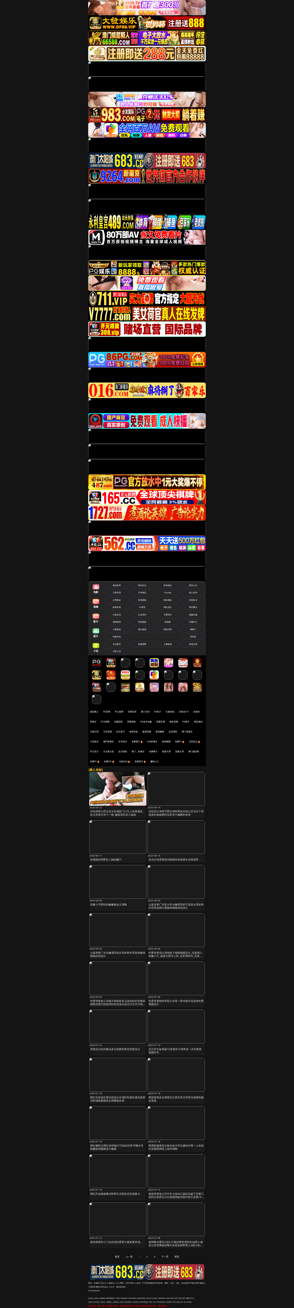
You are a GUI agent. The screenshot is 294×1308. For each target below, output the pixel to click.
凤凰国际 (131, 721)
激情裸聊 (166, 741)
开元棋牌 (119, 711)
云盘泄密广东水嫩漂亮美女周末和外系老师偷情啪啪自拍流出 (117, 954)
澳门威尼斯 (193, 751)
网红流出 (168, 607)
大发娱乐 (94, 741)
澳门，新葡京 (138, 751)
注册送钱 (170, 711)
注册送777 (184, 711)
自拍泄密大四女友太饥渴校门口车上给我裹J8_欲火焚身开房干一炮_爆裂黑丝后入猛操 (117, 813)
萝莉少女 (193, 585)
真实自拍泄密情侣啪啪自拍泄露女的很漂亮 (173, 859)
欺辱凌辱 (117, 607)
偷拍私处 (133, 731)
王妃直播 (107, 731)
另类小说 (117, 651)
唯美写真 (168, 629)
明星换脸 (142, 621)
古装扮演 (117, 614)
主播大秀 (94, 731)
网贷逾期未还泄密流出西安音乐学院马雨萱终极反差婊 (176, 1099)
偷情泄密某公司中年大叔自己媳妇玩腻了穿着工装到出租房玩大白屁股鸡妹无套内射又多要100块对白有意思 (176, 1197)
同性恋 (193, 636)
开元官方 (94, 751)
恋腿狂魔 (193, 614)
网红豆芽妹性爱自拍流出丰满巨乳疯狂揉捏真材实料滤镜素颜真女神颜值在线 (117, 1099)
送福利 (196, 711)
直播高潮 (160, 721)
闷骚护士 (193, 621)
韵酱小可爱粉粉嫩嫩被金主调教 (108, 904)
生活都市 (117, 644)
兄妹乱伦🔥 (124, 761)
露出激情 (142, 629)
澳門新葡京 (108, 741)
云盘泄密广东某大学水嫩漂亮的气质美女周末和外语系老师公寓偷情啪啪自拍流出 (176, 906)
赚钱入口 (154, 761)
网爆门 (193, 629)
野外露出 (193, 607)
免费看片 (153, 751)
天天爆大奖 (108, 751)
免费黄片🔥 (140, 761)
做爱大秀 (166, 751)
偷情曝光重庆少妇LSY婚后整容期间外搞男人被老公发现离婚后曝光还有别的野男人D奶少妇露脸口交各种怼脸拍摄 (176, 1245)
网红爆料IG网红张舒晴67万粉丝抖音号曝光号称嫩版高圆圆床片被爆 (116, 1147)
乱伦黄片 (120, 731)
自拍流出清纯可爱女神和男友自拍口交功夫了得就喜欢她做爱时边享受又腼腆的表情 (176, 813)
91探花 (142, 607)
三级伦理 (117, 592)
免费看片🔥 (137, 741)
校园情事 (142, 644)
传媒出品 (117, 636)
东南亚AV (193, 600)
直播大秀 (179, 751)
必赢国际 (118, 721)
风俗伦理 (193, 644)
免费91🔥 (95, 761)
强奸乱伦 (142, 585)
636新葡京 (152, 741)
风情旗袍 (117, 621)
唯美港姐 (168, 600)
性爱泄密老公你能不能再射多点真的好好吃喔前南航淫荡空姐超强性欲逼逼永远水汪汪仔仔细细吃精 (117, 1004)
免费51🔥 (180, 741)
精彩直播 (173, 721)
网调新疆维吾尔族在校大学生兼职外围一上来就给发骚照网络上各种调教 (176, 1147)
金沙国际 (122, 751)
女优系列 (142, 614)
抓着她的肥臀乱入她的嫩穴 (106, 859)
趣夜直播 (146, 731)
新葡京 (93, 721)
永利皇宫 (122, 741)
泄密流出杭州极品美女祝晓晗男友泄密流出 (115, 1049)
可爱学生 (168, 614)
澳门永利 (145, 711)
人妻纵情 (168, 644)
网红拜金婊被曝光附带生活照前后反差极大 (115, 1194)
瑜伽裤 (168, 621)
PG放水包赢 (146, 721)
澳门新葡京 (187, 731)
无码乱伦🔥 (194, 741)
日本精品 (142, 592)
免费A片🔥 (109, 761)
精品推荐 (117, 585)
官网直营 (132, 711)
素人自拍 (193, 592)
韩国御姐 (142, 600)
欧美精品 (168, 585)
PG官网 (106, 711)
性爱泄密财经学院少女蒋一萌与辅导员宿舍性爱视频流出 (176, 1002)
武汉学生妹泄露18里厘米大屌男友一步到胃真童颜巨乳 (175, 1050)
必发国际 (173, 731)
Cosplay (167, 592)
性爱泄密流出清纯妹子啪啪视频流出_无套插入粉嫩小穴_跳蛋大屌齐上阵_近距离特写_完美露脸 (175, 956)
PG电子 (157, 711)
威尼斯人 (94, 711)
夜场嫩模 (160, 731)
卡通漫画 (117, 629)
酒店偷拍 (198, 721)
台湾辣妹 (117, 600)
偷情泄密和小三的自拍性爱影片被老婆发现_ (115, 1242)
